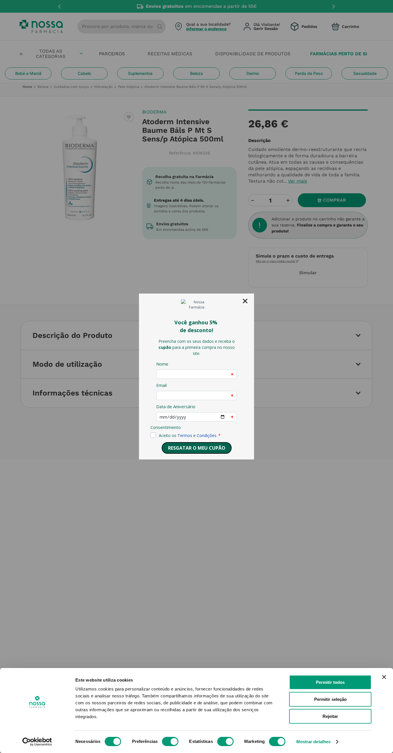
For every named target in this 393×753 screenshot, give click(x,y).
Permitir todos (330, 682)
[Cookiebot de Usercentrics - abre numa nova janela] (37, 741)
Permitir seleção (330, 699)
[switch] (170, 741)
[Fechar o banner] (384, 677)
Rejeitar (330, 716)
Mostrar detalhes (313, 741)
